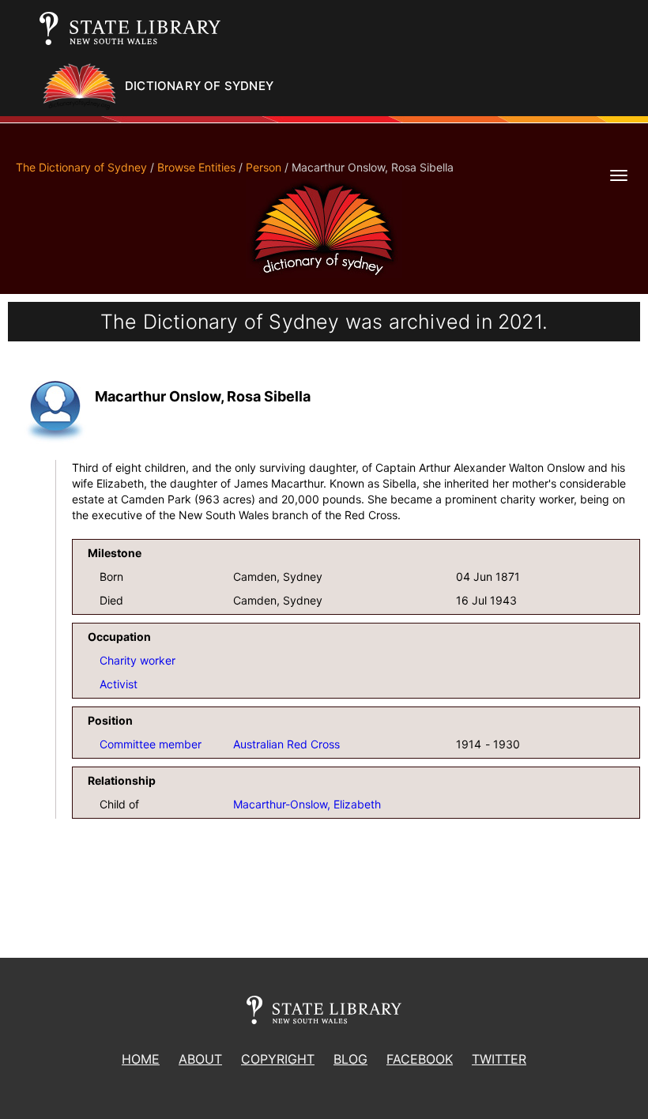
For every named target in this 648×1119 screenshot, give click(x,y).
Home (141, 1059)
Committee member (151, 744)
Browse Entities (196, 167)
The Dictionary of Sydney (81, 167)
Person (263, 167)
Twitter (499, 1059)
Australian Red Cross (286, 744)
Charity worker (137, 660)
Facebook (419, 1059)
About (200, 1059)
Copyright (278, 1059)
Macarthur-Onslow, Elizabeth (307, 804)
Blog (350, 1059)
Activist (119, 684)
